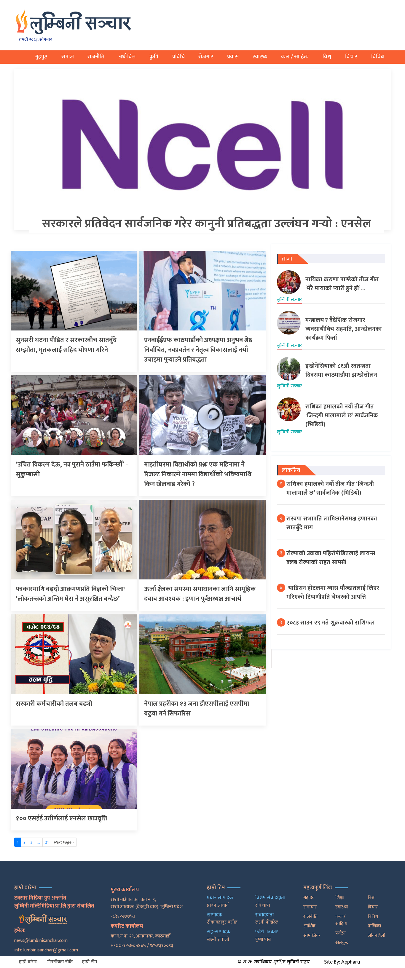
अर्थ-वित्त (126, 56)
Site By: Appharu (342, 962)
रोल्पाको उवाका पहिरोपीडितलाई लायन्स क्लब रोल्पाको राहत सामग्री (330, 557)
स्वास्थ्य (260, 56)
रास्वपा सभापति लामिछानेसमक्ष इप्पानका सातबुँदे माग (331, 523)
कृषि (153, 56)
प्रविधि (178, 56)
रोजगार (205, 56)
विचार (351, 56)
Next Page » (64, 842)
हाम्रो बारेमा (28, 962)
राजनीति (95, 56)
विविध (377, 56)
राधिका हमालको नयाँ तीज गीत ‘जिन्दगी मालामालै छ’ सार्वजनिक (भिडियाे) (330, 488)
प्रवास (233, 56)
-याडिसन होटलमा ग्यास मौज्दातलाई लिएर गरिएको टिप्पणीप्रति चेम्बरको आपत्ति (332, 592)
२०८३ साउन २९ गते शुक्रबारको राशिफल (330, 623)
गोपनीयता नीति (60, 962)
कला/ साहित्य (295, 56)
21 (47, 842)
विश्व (327, 56)
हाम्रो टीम (89, 962)
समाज (67, 56)
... (38, 842)
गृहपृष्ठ (41, 56)
